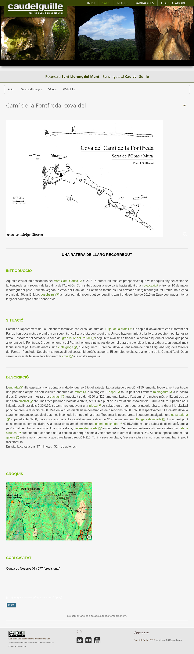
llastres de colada (86, 428)
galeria (10, 437)
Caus (106, 3)
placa (93, 405)
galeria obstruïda (106, 423)
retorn (78, 392)
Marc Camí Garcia (66, 281)
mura (11, 604)
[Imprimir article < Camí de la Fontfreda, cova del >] (184, 105)
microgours (160, 392)
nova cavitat (150, 285)
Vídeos (52, 89)
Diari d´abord (173, 3)
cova (65, 356)
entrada (13, 387)
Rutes (122, 3)
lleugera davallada (148, 419)
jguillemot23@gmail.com (169, 640)
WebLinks (69, 89)
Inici (91, 3)
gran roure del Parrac (76, 338)
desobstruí (48, 294)
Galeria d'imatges (31, 89)
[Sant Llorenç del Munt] (35, 8)
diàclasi (55, 396)
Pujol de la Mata (116, 329)
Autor (11, 89)
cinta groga (65, 347)
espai (112, 392)
